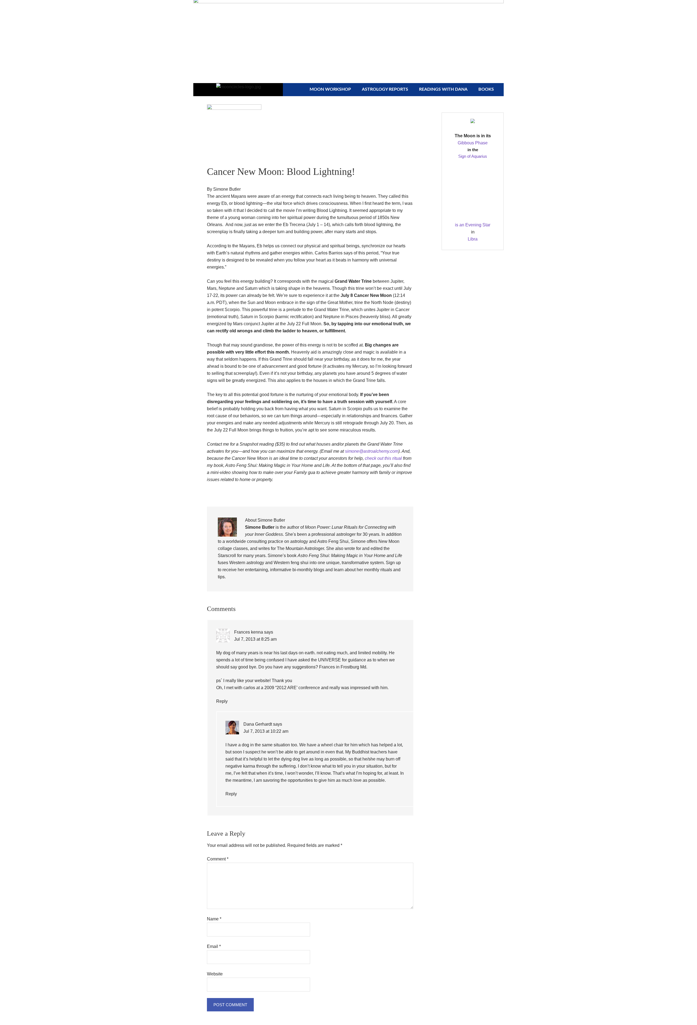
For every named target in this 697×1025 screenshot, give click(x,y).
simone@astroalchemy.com (371, 451)
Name (214, 919)
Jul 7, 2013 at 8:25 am (255, 639)
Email (214, 946)
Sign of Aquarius (472, 156)
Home (374, 9)
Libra (473, 239)
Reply (222, 701)
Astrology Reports (385, 89)
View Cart (471, 9)
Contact (437, 9)
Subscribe (404, 9)
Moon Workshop (330, 89)
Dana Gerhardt (257, 724)
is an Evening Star (472, 225)
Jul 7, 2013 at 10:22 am (265, 731)
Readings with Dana (443, 89)
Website (215, 974)
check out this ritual (384, 458)
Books (486, 89)
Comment (217, 859)
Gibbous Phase (473, 143)
